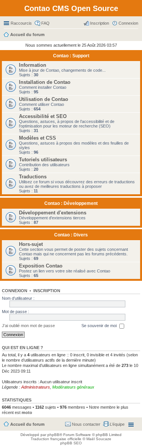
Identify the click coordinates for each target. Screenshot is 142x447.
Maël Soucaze (98, 439)
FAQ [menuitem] (45, 23)
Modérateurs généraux (73, 387)
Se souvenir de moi (99, 325)
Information (32, 65)
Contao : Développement (71, 203)
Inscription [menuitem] (99, 23)
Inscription (46, 290)
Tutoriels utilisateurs (43, 159)
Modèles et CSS (37, 138)
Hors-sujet (31, 244)
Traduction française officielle (56, 439)
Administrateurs (35, 387)
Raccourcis (21, 23)
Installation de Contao (44, 82)
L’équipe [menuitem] (117, 424)
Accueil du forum (27, 424)
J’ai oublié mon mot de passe (28, 325)
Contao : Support (71, 55)
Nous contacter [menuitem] (86, 424)
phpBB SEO (71, 443)
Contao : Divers (71, 235)
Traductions (33, 176)
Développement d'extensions (52, 213)
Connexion (14, 290)
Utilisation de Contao (43, 99)
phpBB (53, 435)
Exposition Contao (40, 266)
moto (27, 412)
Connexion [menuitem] (128, 23)
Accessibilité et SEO (43, 116)
